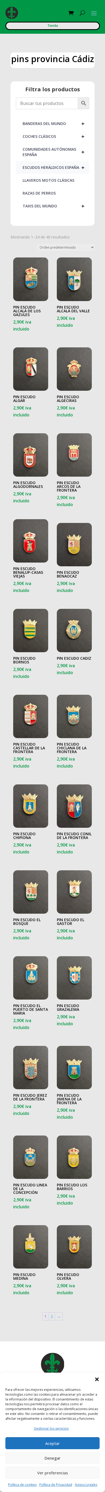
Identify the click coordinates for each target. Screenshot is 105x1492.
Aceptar (52, 1443)
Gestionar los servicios (51, 1428)
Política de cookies (22, 1484)
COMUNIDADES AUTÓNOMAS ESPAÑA (54, 152)
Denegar (52, 1458)
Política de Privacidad (55, 1484)
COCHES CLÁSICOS (54, 136)
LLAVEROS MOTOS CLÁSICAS (48, 180)
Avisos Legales (86, 1484)
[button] (97, 1379)
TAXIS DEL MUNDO (54, 206)
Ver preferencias (52, 1472)
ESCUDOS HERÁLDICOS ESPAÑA (54, 167)
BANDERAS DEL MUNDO (54, 123)
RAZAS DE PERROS (39, 193)
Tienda (52, 25)
